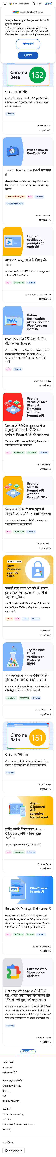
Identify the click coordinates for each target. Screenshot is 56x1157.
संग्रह (4, 1095)
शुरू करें (28, 55)
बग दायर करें (7, 1067)
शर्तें (3, 1142)
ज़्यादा (28, 1051)
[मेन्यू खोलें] (5, 3)
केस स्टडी (6, 1090)
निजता (10, 1142)
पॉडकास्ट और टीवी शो (11, 1100)
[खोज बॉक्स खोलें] (34, 4)
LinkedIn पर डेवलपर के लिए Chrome (18, 1124)
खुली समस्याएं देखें (9, 1072)
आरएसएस (6, 1129)
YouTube (6, 1119)
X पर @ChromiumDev (12, 1114)
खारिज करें (28, 44)
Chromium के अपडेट (11, 1085)
